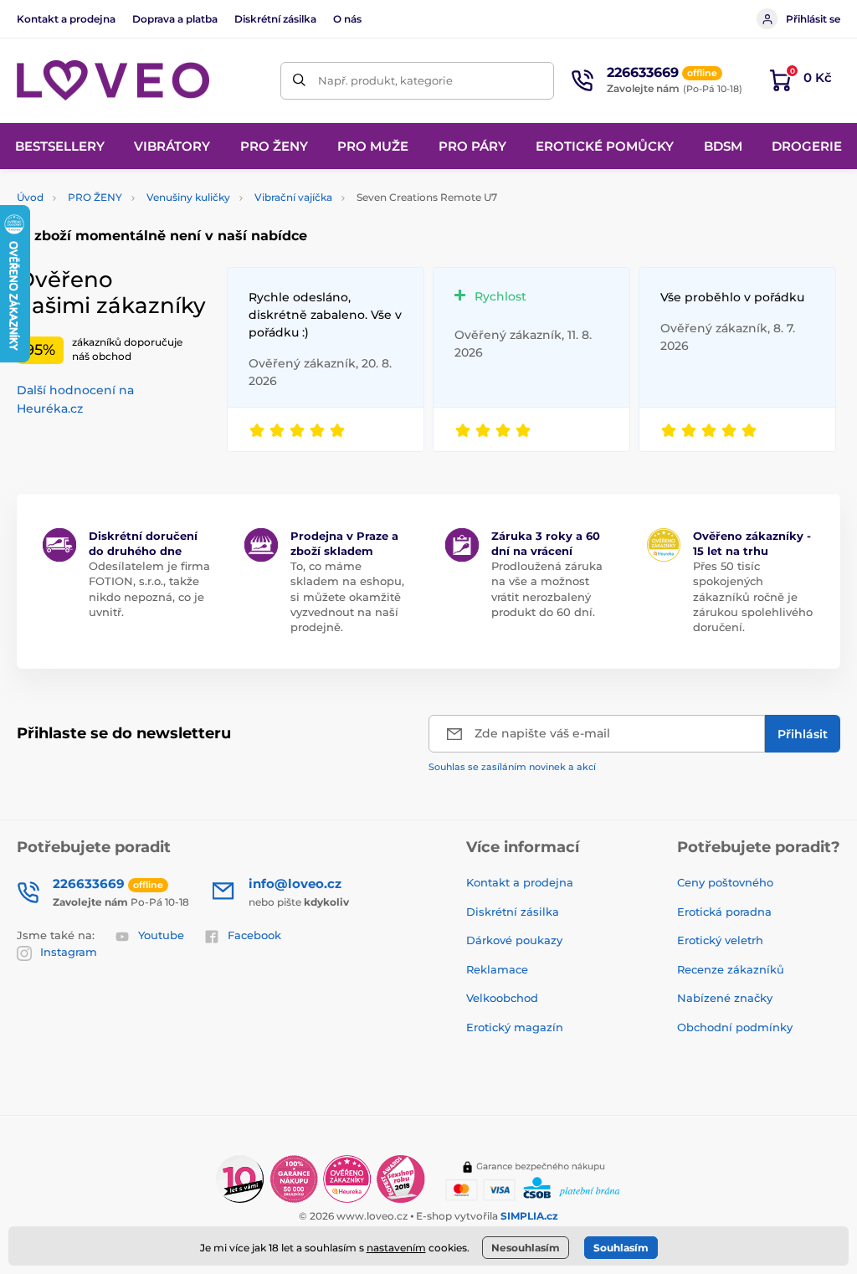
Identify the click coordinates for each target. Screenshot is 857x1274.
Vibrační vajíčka (293, 197)
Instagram (68, 951)
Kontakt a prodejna (66, 19)
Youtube (161, 935)
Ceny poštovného (725, 882)
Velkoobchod (502, 997)
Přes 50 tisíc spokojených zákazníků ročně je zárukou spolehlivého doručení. (753, 596)
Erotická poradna (724, 911)
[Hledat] (299, 81)
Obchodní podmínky (735, 1027)
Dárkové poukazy (514, 940)
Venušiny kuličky (188, 197)
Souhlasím (621, 1247)
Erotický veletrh (720, 940)
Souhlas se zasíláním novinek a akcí (512, 767)
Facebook (254, 935)
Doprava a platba (175, 19)
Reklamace (497, 969)
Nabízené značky (724, 997)
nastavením (396, 1247)
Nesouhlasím (525, 1247)
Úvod (30, 197)
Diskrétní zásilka (275, 19)
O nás (347, 19)
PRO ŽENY (95, 197)
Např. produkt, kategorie (385, 80)
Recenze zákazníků (730, 969)
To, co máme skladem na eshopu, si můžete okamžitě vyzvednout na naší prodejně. (347, 596)
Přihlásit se (813, 19)
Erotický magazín (514, 1027)
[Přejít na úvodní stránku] (113, 80)
